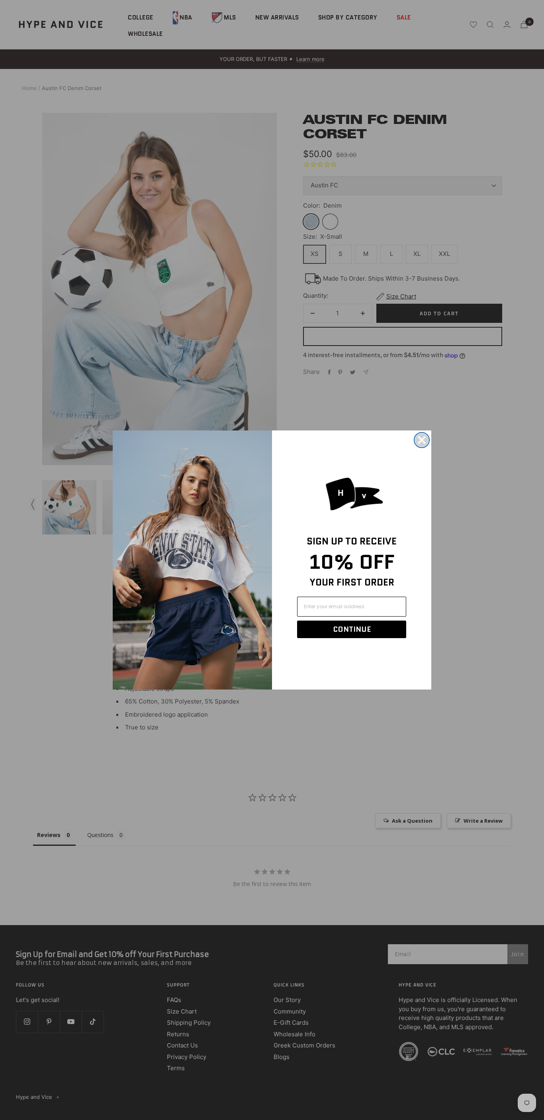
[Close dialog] (421, 440)
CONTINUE (352, 629)
